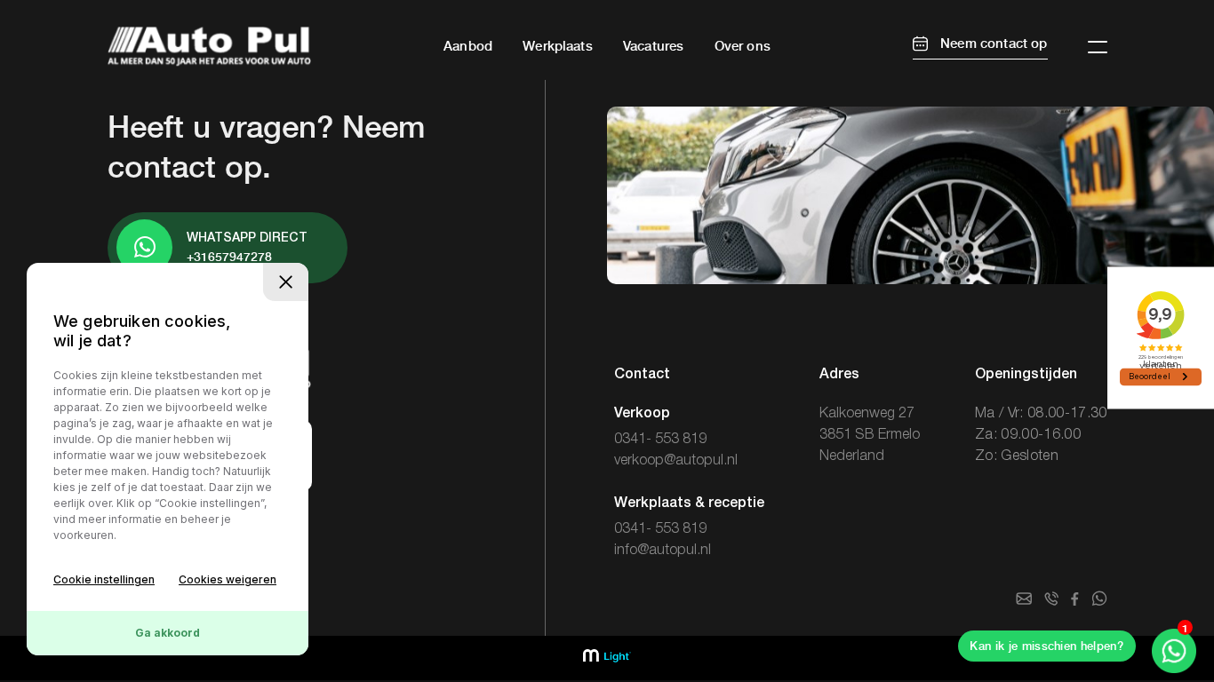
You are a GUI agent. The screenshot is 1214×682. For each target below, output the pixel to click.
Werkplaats (558, 46)
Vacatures (653, 46)
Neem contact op (992, 44)
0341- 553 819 (660, 439)
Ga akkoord (167, 632)
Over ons (743, 46)
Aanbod (467, 46)
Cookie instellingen (104, 579)
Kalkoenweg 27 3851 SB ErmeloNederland (869, 435)
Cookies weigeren (227, 579)
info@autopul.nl (662, 550)
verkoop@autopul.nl (676, 461)
